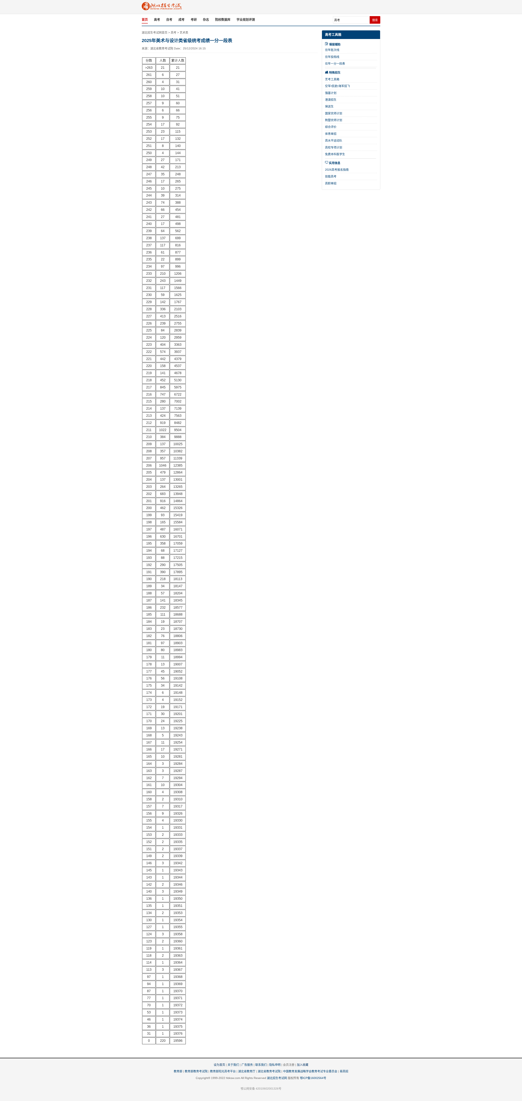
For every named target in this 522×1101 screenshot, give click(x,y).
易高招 (344, 1071)
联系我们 (261, 1064)
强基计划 (330, 93)
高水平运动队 (333, 140)
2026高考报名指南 (337, 169)
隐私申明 (275, 1064)
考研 (194, 19)
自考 (169, 19)
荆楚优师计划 (333, 120)
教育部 (178, 1071)
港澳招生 (330, 99)
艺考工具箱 (332, 79)
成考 (181, 19)
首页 (145, 19)
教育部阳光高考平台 (223, 1071)
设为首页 (219, 1064)
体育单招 (330, 133)
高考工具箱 (333, 34)
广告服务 (247, 1064)
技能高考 (330, 176)
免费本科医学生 (335, 154)
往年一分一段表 (335, 63)
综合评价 (330, 126)
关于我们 (233, 1064)
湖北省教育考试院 (269, 1071)
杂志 (206, 19)
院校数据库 (222, 19)
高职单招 (330, 183)
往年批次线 (332, 49)
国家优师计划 (333, 113)
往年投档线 (332, 56)
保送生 (329, 106)
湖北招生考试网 (277, 1078)
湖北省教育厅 (246, 1071)
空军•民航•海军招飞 (337, 86)
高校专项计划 (333, 147)
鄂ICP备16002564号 (313, 1078)
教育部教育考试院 (196, 1071)
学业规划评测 (246, 19)
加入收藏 (302, 1064)
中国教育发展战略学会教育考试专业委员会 (310, 1071)
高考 (157, 19)
